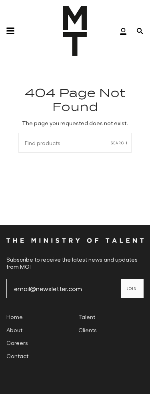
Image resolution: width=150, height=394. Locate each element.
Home (14, 316)
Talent (86, 316)
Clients (87, 329)
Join (132, 288)
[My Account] (123, 31)
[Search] (140, 31)
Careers (17, 342)
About (14, 329)
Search (119, 143)
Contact (17, 355)
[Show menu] (10, 31)
